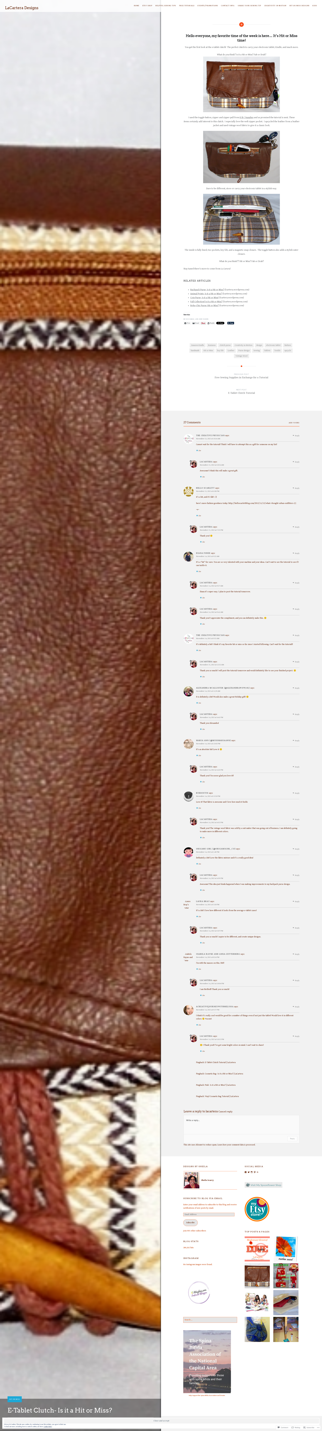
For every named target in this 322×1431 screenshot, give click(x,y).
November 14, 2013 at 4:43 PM (211, 770)
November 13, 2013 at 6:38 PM (207, 491)
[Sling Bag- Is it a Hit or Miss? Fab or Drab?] (257, 1330)
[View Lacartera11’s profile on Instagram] (252, 1172)
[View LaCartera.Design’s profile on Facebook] (246, 1172)
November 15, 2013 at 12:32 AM (212, 665)
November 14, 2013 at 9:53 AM (207, 638)
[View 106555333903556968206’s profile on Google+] (258, 1172)
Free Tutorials (187, 6)
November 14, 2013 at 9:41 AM (211, 612)
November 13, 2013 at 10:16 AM (208, 439)
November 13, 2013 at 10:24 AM (212, 465)
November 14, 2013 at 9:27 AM (211, 586)
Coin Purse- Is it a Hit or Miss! (204, 297)
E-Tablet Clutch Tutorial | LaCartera (220, 1062)
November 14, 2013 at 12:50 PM (208, 796)
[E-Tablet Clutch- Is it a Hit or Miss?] (257, 1276)
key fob (220, 350)
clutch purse (225, 345)
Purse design (244, 350)
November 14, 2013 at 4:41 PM (211, 717)
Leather (231, 350)
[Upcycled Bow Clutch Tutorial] (285, 1303)
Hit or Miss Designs (299, 6)
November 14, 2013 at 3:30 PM (207, 905)
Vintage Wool (242, 356)
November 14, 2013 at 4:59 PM (211, 878)
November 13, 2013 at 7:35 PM (211, 530)
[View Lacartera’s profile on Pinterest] (255, 1172)
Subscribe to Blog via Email (203, 1198)
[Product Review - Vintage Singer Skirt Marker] (285, 1330)
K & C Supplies (246, 117)
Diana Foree (203, 553)
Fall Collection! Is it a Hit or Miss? (206, 301)
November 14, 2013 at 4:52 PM (211, 822)
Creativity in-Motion (275, 6)
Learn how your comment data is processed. (236, 1145)
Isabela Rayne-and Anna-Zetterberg (218, 954)
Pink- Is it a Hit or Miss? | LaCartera (220, 1085)
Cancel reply (225, 1111)
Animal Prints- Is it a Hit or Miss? (206, 293)
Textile (277, 350)
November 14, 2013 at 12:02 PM (208, 744)
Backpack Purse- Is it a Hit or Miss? (207, 289)
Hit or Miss (14, 1399)
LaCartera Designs (21, 8)
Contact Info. (228, 6)
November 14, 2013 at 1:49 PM (207, 852)
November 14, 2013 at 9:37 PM (207, 1010)
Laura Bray (203, 901)
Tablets (267, 350)
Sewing (257, 350)
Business (212, 345)
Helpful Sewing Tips (165, 6)
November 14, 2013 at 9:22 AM (207, 556)
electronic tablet (273, 345)
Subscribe (190, 1222)
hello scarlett (205, 488)
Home (136, 6)
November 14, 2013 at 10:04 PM (212, 983)
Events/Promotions (207, 6)
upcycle (287, 350)
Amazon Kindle (197, 345)
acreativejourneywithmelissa (214, 1006)
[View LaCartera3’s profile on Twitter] (249, 1172)
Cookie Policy (48, 1426)
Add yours (294, 423)
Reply (297, 436)
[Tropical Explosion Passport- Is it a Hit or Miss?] (285, 1276)
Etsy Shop (147, 6)
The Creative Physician (210, 435)
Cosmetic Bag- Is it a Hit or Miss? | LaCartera (224, 1074)
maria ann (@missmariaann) (213, 740)
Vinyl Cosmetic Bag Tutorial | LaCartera (222, 1096)
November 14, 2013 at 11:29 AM (208, 691)
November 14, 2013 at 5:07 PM (211, 931)
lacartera (206, 462)
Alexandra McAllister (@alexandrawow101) (223, 688)
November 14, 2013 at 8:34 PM (207, 957)
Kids (314, 6)
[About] (257, 1303)
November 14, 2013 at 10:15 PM (212, 1039)
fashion (288, 345)
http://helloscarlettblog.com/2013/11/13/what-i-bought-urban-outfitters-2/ (262, 503)
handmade (195, 350)
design (259, 345)
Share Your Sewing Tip (249, 6)
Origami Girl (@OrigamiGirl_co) (215, 849)
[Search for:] (210, 1320)
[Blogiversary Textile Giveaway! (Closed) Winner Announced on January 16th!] (257, 1249)
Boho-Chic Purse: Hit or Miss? (204, 305)
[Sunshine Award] (285, 1249)
